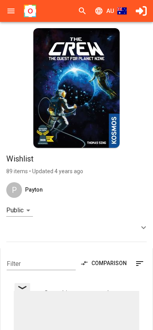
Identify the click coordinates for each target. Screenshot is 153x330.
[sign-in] (141, 11)
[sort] (139, 263)
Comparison (109, 263)
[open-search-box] (82, 11)
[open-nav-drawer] (11, 11)
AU (110, 10)
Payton (34, 190)
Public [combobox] (15, 210)
